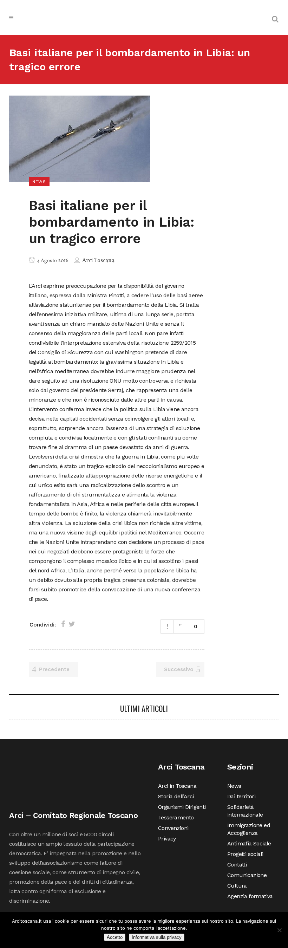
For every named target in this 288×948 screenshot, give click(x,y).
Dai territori (241, 796)
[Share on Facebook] (63, 624)
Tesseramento (176, 817)
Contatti (237, 864)
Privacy (167, 838)
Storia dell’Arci (176, 796)
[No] (279, 930)
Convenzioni (173, 828)
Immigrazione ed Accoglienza (248, 829)
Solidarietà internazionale (245, 811)
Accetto (115, 937)
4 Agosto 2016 (52, 261)
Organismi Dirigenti (182, 807)
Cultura (237, 885)
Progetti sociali (245, 854)
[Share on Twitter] (71, 624)
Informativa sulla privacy (157, 937)
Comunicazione (247, 875)
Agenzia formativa (250, 896)
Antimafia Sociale (249, 843)
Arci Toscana (98, 261)
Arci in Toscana (177, 786)
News (234, 786)
